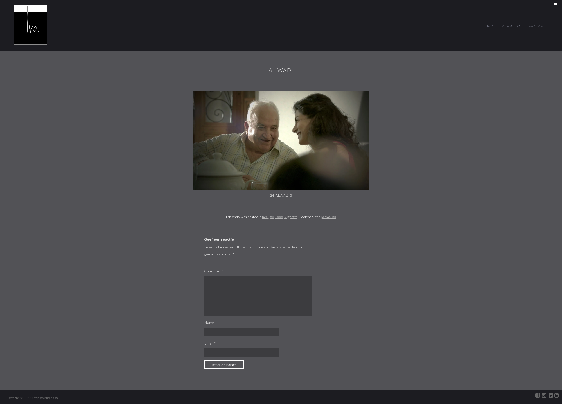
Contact (537, 25)
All (272, 217)
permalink (328, 217)
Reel (265, 217)
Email (208, 343)
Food (279, 217)
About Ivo (512, 25)
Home (491, 25)
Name (209, 322)
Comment (212, 271)
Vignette (290, 217)
